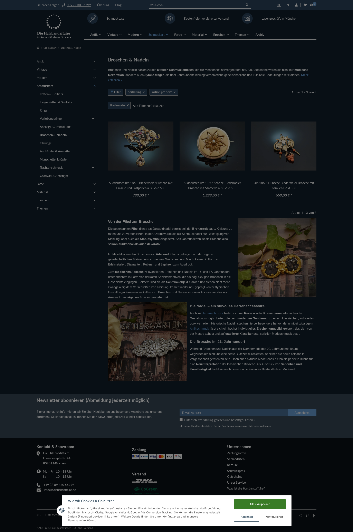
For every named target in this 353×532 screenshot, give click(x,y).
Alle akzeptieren (260, 504)
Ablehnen (247, 516)
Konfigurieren (274, 516)
